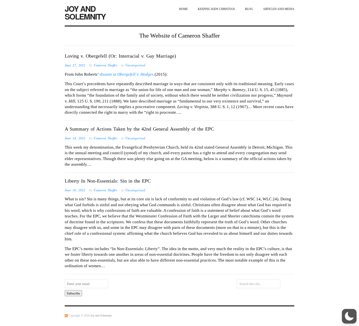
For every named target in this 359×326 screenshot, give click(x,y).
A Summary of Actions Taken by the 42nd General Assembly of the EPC (139, 129)
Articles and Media (278, 9)
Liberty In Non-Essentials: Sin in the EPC (108, 180)
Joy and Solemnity (85, 12)
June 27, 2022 (75, 65)
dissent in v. (127, 74)
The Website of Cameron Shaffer (179, 35)
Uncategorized (135, 65)
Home (183, 9)
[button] (349, 316)
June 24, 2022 (75, 138)
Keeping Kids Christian (216, 9)
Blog (249, 9)
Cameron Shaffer (105, 65)
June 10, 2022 (75, 190)
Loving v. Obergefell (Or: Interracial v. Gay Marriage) (120, 56)
